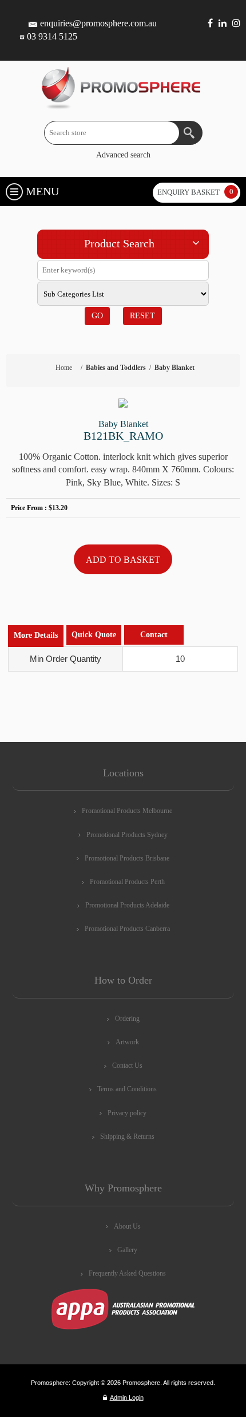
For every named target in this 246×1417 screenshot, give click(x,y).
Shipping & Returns (127, 1136)
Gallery (127, 1250)
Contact (154, 634)
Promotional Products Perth (127, 882)
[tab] (36, 635)
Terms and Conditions (127, 1089)
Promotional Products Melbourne (127, 811)
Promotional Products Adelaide (127, 905)
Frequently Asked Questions (127, 1273)
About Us (127, 1226)
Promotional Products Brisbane (127, 858)
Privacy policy (127, 1113)
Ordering (127, 1019)
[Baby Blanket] (123, 403)
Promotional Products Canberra (127, 929)
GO (97, 315)
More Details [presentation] (36, 635)
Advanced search (123, 155)
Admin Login (127, 1397)
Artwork (127, 1042)
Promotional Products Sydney (127, 835)
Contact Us (127, 1065)
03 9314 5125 (52, 36)
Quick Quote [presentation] (94, 634)
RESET (142, 315)
